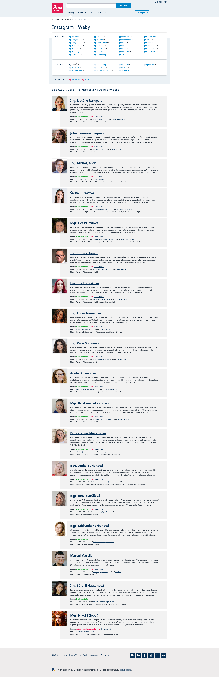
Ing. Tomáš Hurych (84, 253)
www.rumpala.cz (119, 119)
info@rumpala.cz (99, 119)
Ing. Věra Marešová (84, 343)
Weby (87, 80)
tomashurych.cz (122, 269)
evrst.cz (118, 572)
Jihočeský (76, 68)
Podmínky (105, 655)
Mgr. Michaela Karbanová (89, 525)
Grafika (99, 37)
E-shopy (75, 49)
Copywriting (76, 43)
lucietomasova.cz (106, 329)
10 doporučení (99, 327)
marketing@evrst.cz (100, 572)
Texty (148, 40)
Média (99, 52)
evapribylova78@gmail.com (103, 239)
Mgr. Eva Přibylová (84, 223)
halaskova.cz (122, 299)
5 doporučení (98, 387)
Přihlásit (162, 2)
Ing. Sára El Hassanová (87, 585)
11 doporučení (99, 177)
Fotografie (76, 55)
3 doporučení (98, 417)
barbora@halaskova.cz (101, 299)
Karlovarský (101, 65)
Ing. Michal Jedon (83, 163)
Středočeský (126, 70)
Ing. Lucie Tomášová (85, 313)
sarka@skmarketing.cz (101, 209)
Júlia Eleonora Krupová (87, 133)
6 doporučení (98, 237)
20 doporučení (99, 147)
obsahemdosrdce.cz (111, 389)
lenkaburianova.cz (131, 482)
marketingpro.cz (122, 359)
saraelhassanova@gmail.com (104, 602)
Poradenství (126, 40)
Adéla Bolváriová (83, 373)
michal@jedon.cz (82, 179)
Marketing (101, 49)
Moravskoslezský (104, 70)
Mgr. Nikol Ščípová (84, 615)
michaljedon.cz (100, 179)
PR (122, 46)
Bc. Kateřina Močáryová (88, 433)
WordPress (150, 52)
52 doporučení (99, 117)
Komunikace (102, 43)
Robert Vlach (74, 655)
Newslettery (101, 55)
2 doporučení (98, 569)
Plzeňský (125, 65)
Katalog (70, 12)
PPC (123, 43)
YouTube (132, 655)
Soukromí (94, 655)
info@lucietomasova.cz (84, 329)
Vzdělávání (150, 46)
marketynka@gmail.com (102, 419)
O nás (92, 12)
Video (148, 43)
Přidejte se (142, 12)
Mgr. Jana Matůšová (85, 495)
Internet (100, 40)
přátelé (85, 655)
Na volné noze (57, 19)
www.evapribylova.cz (128, 239)
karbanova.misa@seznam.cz (103, 542)
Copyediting (77, 40)
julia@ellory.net (98, 149)
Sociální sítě (151, 37)
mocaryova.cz (106, 452)
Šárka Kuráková (82, 193)
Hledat (123, 5)
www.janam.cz (123, 512)
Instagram (76, 80)
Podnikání (125, 37)
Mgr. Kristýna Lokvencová (89, 403)
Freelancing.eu (55, 669)
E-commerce (77, 46)
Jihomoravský (77, 70)
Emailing (75, 52)
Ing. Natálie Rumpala (86, 100)
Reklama (125, 52)
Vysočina (150, 65)
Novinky (82, 12)
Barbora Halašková (84, 283)
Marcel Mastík (81, 555)
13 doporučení (99, 357)
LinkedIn (100, 46)
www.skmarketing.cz (124, 209)
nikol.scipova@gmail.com (85, 631)
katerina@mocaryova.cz (84, 452)
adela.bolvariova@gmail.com (86, 389)
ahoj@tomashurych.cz (101, 269)
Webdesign (150, 49)
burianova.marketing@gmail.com (105, 482)
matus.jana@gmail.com (101, 512)
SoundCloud (163, 655)
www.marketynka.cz (125, 419)
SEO (123, 55)
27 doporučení (99, 207)
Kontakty (102, 12)
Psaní (123, 49)
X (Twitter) (157, 655)
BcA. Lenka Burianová (86, 465)
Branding (75, 37)
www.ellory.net (117, 149)
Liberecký (100, 68)
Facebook (144, 655)
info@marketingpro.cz (101, 359)
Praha (123, 68)
